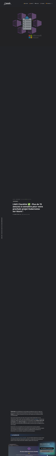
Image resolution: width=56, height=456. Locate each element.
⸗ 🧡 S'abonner (48, 3)
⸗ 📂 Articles (26, 3)
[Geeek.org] (7, 4)
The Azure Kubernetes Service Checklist (19, 437)
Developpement (18, 199)
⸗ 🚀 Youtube (42, 3)
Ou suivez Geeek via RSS (47, 453)
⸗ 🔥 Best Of (31, 3)
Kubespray (36, 419)
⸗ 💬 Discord (36, 3)
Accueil (14, 199)
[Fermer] (53, 443)
